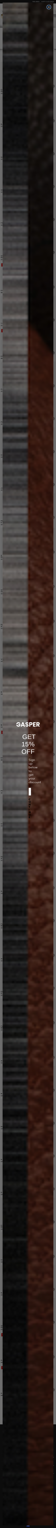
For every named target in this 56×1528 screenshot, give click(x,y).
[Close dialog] (49, 7)
